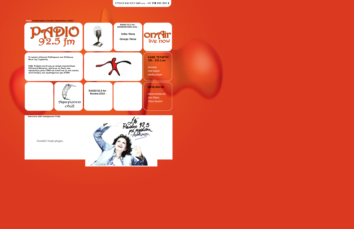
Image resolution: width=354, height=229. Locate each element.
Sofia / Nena (128, 34)
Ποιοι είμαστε (155, 101)
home (29, 20)
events (50, 20)
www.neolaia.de (157, 93)
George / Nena (128, 39)
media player (155, 74)
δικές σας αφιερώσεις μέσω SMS (49, 69)
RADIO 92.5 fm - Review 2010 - (98, 92)
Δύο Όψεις (154, 97)
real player (154, 70)
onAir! (71, 20)
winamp (152, 67)
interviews (60, 20)
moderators (39, 20)
